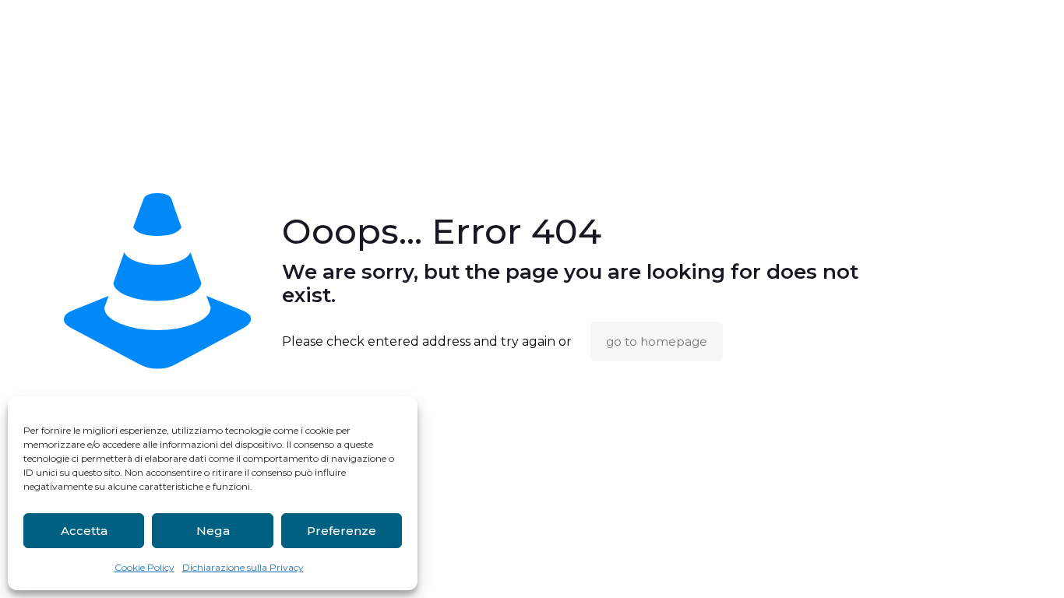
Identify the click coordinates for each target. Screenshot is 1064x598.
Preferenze (341, 530)
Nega (213, 530)
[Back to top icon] (989, 566)
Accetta (84, 530)
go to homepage (656, 341)
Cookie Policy (144, 567)
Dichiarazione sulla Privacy (243, 567)
